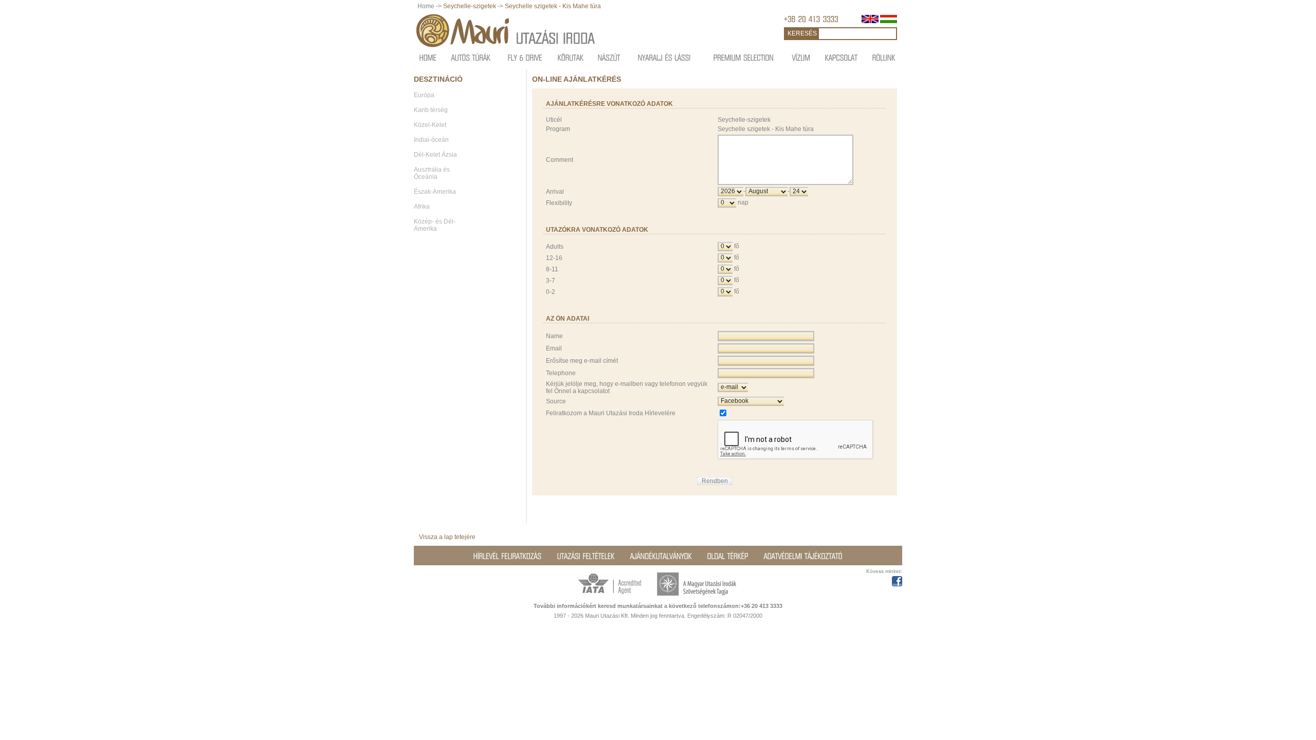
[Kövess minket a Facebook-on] (897, 579)
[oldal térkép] (727, 556)
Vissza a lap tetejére (447, 537)
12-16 (554, 258)
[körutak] (571, 57)
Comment (559, 159)
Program (558, 129)
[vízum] (801, 57)
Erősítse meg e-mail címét (582, 360)
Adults (554, 246)
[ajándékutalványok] (661, 556)
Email (554, 348)
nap (743, 202)
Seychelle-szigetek (469, 6)
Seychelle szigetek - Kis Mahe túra (553, 6)
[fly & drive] (525, 57)
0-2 (550, 291)
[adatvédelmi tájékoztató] (803, 556)
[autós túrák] (471, 57)
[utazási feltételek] (586, 556)
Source (556, 401)
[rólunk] (883, 57)
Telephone (561, 373)
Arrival (555, 191)
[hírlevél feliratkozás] (507, 556)
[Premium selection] (744, 57)
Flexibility (559, 203)
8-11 (552, 269)
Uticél (554, 119)
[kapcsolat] (841, 57)
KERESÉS (802, 33)
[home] (427, 57)
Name (554, 336)
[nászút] (609, 57)
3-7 (550, 280)
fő (736, 246)
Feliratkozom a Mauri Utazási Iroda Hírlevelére (610, 413)
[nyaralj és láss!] (664, 57)
